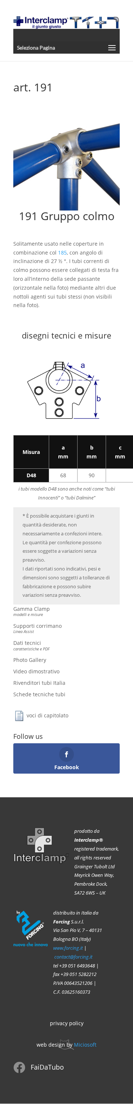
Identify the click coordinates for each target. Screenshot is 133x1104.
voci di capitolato (47, 714)
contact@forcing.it (73, 957)
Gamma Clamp (31, 611)
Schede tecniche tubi (39, 694)
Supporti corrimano (37, 628)
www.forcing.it (68, 948)
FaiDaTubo (47, 1067)
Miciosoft (85, 1044)
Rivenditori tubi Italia (39, 682)
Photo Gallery (29, 659)
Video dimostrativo (36, 671)
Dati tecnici (31, 645)
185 (62, 252)
